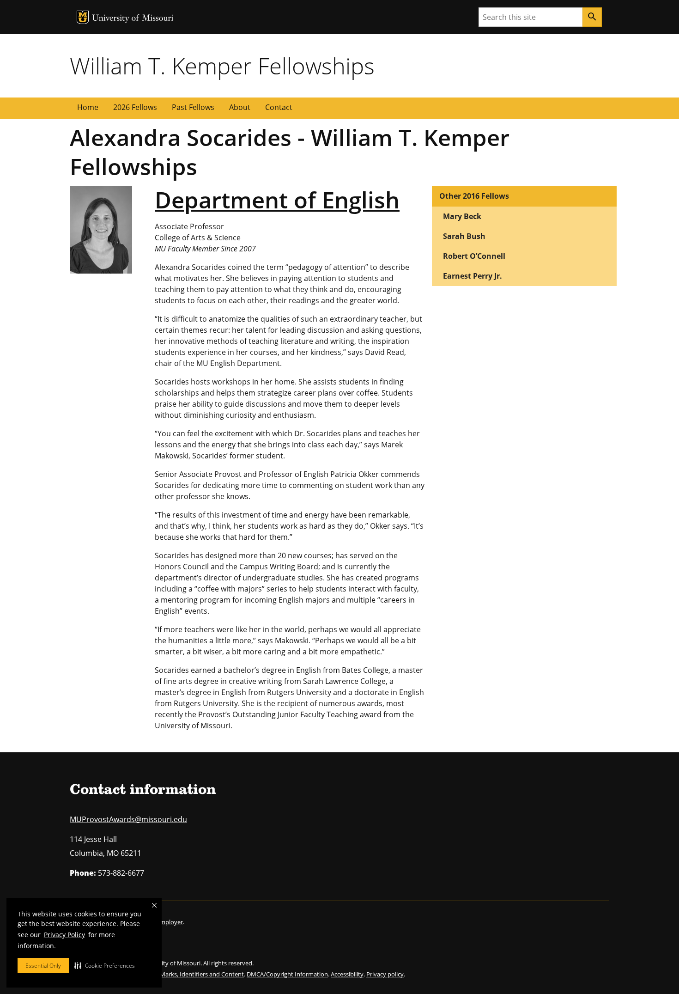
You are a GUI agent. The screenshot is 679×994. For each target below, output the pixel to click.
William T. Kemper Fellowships (222, 65)
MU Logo (83, 17)
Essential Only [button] (43, 966)
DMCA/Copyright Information (287, 974)
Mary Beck (462, 216)
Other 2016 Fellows (474, 196)
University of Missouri (133, 19)
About (239, 107)
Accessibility (347, 974)
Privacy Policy (64, 934)
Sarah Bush (464, 236)
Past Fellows (193, 107)
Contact (278, 107)
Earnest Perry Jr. (472, 276)
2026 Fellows (135, 107)
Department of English (277, 199)
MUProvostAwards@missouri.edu (128, 819)
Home (87, 107)
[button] (105, 965)
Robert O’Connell (474, 256)
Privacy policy (385, 974)
